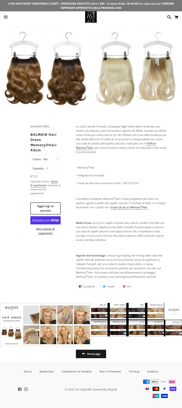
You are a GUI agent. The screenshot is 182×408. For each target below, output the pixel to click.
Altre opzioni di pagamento (45, 231)
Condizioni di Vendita (77, 371)
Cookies (152, 371)
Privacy (134, 371)
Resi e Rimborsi (110, 371)
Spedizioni (46, 371)
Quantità (38, 168)
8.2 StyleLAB (83, 389)
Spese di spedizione (44, 183)
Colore (37, 159)
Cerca (28, 371)
